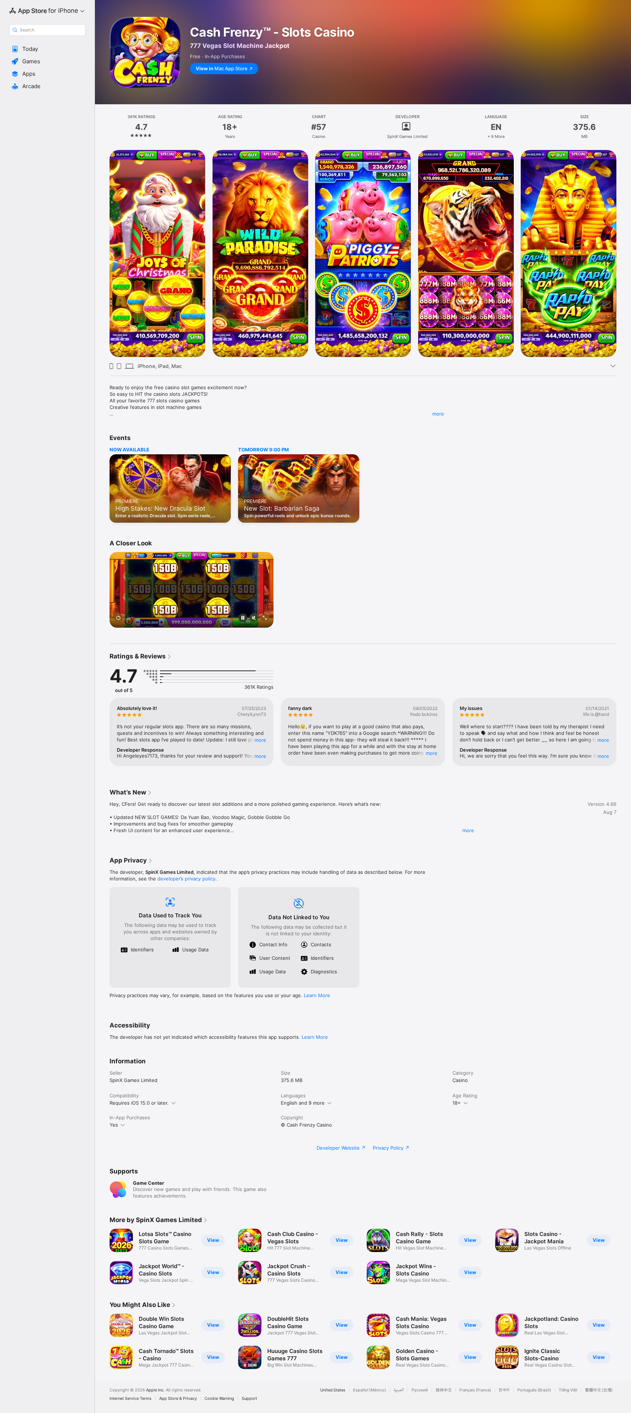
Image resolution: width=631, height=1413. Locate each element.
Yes (114, 1125)
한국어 (504, 1390)
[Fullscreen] (264, 619)
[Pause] (242, 619)
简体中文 (444, 1390)
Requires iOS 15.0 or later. (139, 1103)
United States (332, 1390)
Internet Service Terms (131, 1399)
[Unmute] (253, 619)
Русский (420, 1390)
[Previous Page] (102, 253)
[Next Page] (624, 253)
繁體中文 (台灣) (599, 1390)
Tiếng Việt (568, 1390)
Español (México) (369, 1390)
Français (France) (475, 1390)
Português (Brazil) (534, 1390)
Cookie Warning (219, 1399)
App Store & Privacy (178, 1399)
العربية (399, 1390)
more (438, 414)
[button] (47, 49)
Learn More (317, 995)
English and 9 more (303, 1103)
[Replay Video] (118, 619)
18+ (456, 1103)
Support (249, 1399)
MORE (260, 740)
